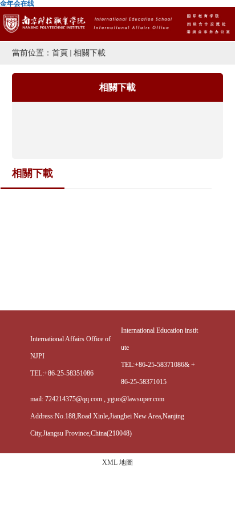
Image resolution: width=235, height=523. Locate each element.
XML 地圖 (117, 462)
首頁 (60, 53)
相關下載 (90, 53)
